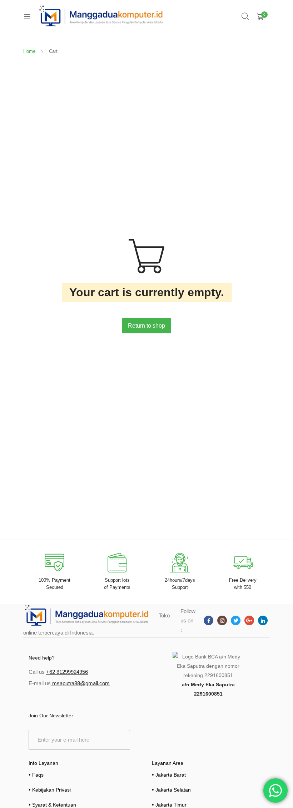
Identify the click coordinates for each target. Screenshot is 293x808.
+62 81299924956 (67, 672)
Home (29, 51)
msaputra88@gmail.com (80, 683)
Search (245, 16)
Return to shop (146, 326)
